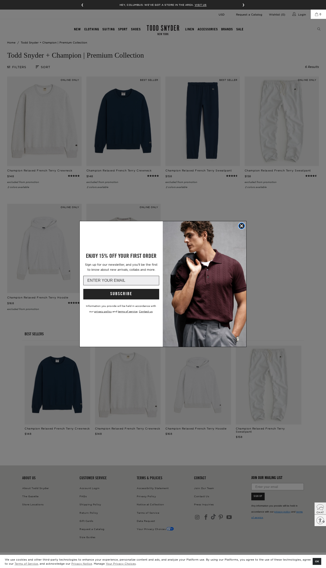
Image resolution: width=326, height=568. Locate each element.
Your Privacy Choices (121, 563)
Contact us (145, 311)
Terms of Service (26, 563)
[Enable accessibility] (320, 520)
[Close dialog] (242, 226)
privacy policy (103, 311)
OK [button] (317, 561)
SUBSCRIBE (121, 294)
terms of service (127, 311)
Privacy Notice (81, 563)
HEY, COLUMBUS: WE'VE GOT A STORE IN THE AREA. (163, 4)
